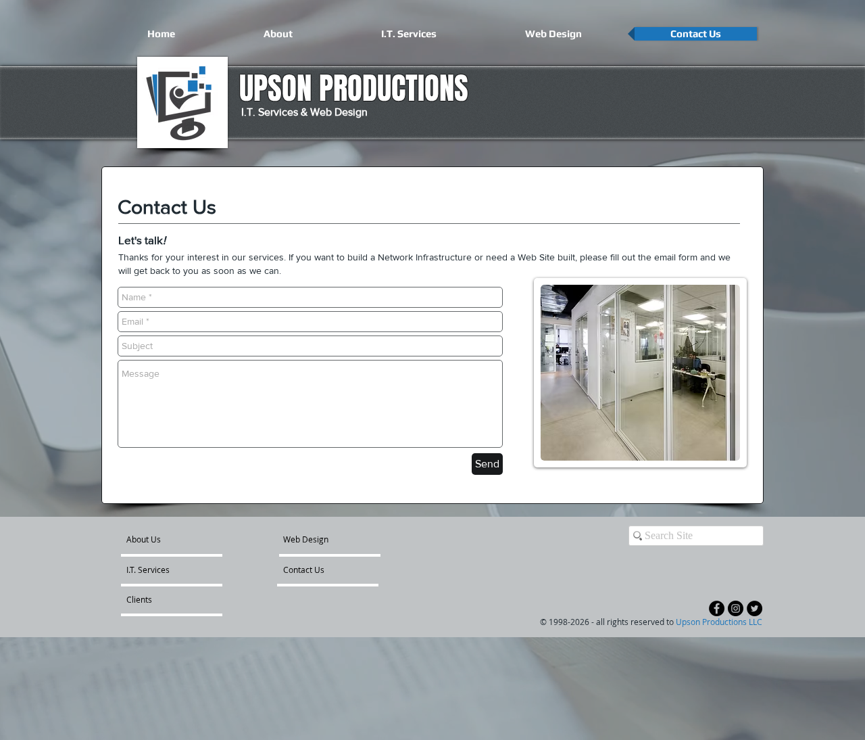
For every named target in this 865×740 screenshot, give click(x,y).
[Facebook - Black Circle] (716, 608)
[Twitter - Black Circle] (754, 608)
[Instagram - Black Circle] (735, 608)
